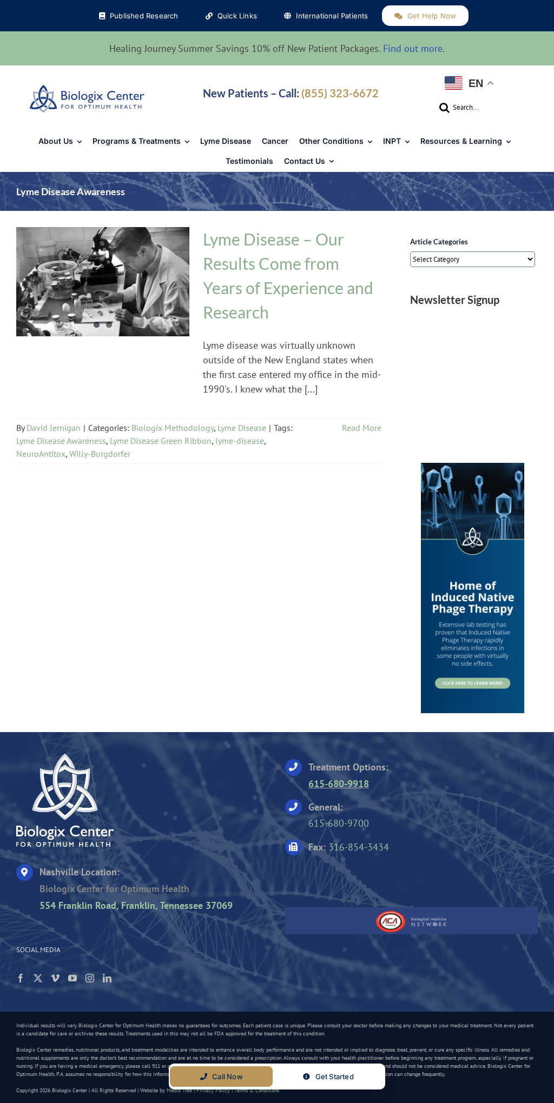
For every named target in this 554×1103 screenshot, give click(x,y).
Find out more (413, 48)
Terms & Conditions (256, 1090)
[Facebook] (20, 978)
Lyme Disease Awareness (61, 440)
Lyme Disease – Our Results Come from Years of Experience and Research (103, 275)
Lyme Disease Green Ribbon (161, 440)
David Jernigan (54, 427)
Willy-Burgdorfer (99, 453)
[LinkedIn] (107, 978)
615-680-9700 (338, 823)
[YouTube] (72, 978)
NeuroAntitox (40, 453)
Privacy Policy (213, 1090)
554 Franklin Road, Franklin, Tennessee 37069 (136, 905)
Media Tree (179, 1090)
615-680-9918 (338, 784)
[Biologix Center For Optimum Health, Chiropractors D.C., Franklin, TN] (352, 877)
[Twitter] (38, 978)
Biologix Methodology (77, 291)
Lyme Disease (146, 291)
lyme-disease (239, 440)
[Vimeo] (55, 978)
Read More (361, 427)
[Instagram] (89, 978)
